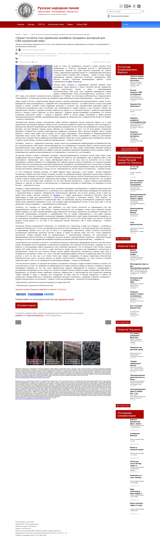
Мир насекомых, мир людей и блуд (136, 491)
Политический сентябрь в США (136, 280)
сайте (70, 82)
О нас (125, 24)
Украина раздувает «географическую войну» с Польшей (138, 120)
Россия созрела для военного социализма (137, 183)
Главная (20, 24)
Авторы (31, 24)
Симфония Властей (135, 435)
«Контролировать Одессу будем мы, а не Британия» (138, 391)
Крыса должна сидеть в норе (136, 504)
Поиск (143, 11)
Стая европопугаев (136, 223)
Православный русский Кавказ (136, 210)
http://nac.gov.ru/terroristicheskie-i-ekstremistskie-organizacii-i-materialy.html (32, 377)
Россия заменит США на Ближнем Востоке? (136, 92)
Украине (56, 195)
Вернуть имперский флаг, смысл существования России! (137, 422)
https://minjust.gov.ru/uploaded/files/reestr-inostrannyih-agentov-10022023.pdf (32, 398)
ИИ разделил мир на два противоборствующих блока (140, 266)
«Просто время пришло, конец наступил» (137, 78)
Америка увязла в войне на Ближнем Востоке (137, 294)
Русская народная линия (62, 299)
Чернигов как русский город (136, 348)
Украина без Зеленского (135, 105)
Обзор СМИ (82, 24)
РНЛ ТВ (41, 24)
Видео (70, 24)
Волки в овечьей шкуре (137, 448)
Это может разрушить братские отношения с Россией (135, 336)
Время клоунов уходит (134, 252)
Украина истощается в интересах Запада (136, 134)
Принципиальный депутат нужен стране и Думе (138, 197)
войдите (19, 315)
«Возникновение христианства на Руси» (137, 377)
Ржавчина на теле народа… (136, 476)
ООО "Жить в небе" (41, 535)
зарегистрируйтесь (35, 315)
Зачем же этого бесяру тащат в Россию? (135, 463)
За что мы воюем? (134, 168)
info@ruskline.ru (32, 526)
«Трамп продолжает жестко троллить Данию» (135, 363)
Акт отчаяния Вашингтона (136, 307)
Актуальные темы (56, 24)
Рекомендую (22, 294)
